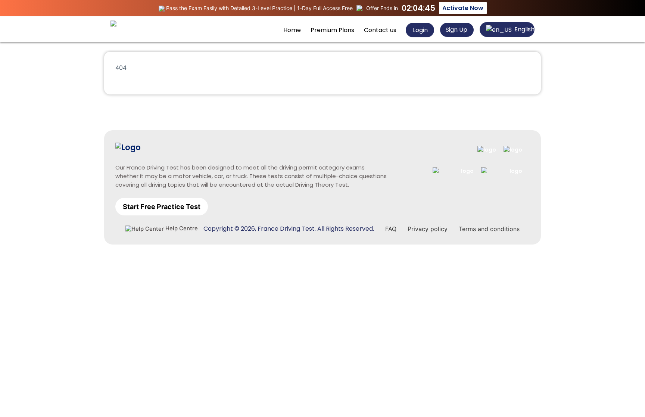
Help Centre (181, 228)
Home (292, 30)
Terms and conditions (489, 229)
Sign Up (456, 29)
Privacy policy (428, 229)
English (524, 29)
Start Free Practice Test (161, 207)
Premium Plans (332, 30)
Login (419, 30)
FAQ (390, 229)
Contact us (380, 30)
